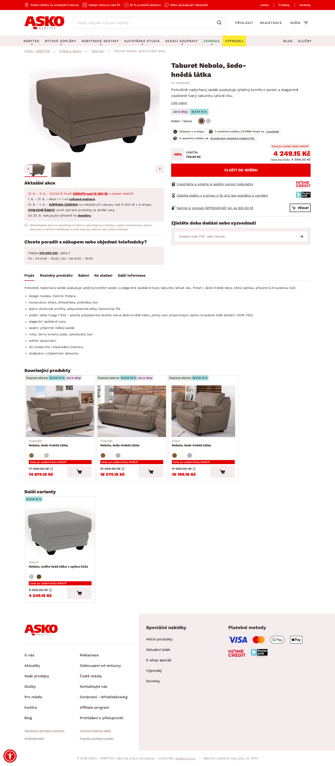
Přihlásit (244, 23)
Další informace (131, 275)
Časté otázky (91, 676)
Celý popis (179, 103)
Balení (83, 275)
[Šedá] (208, 121)
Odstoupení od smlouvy (100, 665)
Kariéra (30, 707)
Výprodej (153, 670)
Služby (305, 41)
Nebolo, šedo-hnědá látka (48, 443)
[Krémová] (39, 455)
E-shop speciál (158, 660)
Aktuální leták (158, 649)
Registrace (271, 23)
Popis (29, 275)
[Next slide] (160, 169)
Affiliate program (94, 707)
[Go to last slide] (28, 169)
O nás (29, 655)
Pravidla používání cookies (96, 738)
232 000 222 (48, 253)
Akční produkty (159, 639)
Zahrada (211, 41)
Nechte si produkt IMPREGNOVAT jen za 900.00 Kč (215, 208)
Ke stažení (103, 275)
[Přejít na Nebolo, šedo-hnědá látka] (60, 411)
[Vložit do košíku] (79, 472)
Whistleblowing (34, 738)
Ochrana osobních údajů (95, 730)
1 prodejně (272, 131)
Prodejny (284, 5)
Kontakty (305, 5)
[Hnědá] (201, 121)
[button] (35, 169)
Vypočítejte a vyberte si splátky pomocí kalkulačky (215, 184)
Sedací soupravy (181, 41)
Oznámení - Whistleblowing (104, 697)
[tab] (29, 276)
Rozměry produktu (56, 275)
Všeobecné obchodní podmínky (44, 730)
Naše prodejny (36, 676)
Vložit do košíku (241, 170)
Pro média (33, 697)
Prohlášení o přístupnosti (101, 718)
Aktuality (32, 665)
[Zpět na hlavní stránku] (44, 22)
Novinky (153, 681)
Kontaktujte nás (93, 686)
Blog (288, 41)
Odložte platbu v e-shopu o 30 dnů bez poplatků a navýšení (222, 195)
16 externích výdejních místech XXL (232, 138)
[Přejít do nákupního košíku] (299, 22)
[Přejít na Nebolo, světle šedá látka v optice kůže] (60, 532)
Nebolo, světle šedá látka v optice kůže (58, 564)
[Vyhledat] (220, 22)
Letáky (264, 5)
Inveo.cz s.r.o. (185, 758)
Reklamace (89, 655)
